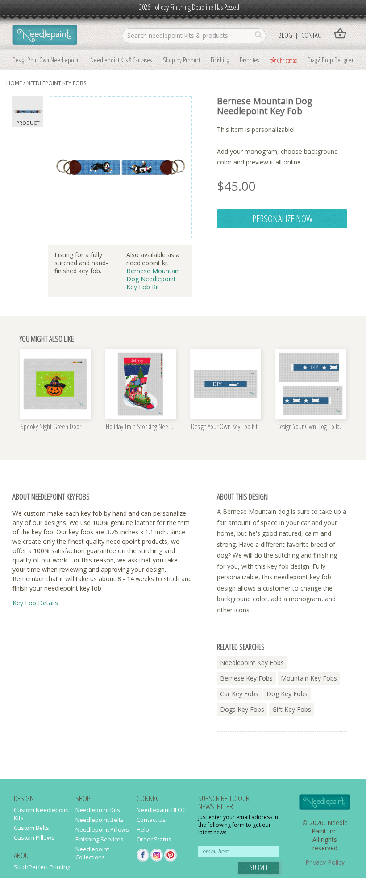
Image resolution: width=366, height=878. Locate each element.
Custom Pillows (34, 837)
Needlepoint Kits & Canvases (121, 59)
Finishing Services (99, 839)
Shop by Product (181, 59)
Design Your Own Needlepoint (45, 59)
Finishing (220, 59)
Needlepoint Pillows (102, 829)
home (14, 83)
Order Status (154, 839)
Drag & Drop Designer (331, 59)
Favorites (249, 59)
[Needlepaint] (44, 35)
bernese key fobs (246, 678)
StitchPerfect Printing (42, 867)
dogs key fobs (242, 709)
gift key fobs (291, 709)
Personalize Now (282, 218)
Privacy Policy (325, 862)
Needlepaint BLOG (162, 810)
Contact (312, 35)
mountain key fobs (309, 678)
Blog (285, 35)
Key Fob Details (35, 603)
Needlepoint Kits (97, 810)
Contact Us (151, 820)
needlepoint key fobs (56, 83)
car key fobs (239, 693)
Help (143, 829)
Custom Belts (31, 828)
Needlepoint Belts (99, 820)
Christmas (287, 60)
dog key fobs (287, 693)
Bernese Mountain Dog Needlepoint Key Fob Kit (153, 279)
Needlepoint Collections (92, 853)
